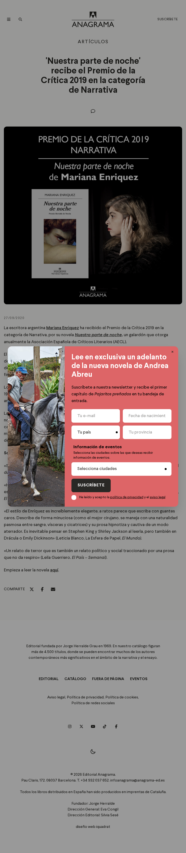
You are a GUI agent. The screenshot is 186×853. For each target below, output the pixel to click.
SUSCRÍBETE (91, 485)
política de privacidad (126, 497)
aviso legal (157, 497)
